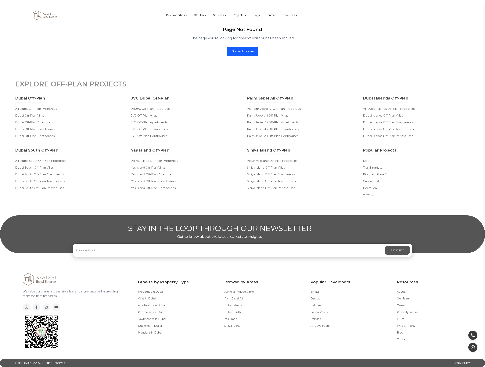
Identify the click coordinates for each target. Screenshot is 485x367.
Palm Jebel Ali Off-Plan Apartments (273, 122)
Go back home (243, 51)
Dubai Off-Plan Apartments (35, 122)
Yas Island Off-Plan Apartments (153, 174)
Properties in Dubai (150, 291)
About (401, 291)
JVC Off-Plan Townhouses (149, 129)
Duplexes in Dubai (150, 325)
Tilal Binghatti (372, 167)
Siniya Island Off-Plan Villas (266, 167)
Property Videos (407, 312)
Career (401, 305)
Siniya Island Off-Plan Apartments (271, 174)
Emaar (315, 291)
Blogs (256, 14)
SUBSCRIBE (397, 250)
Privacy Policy (406, 325)
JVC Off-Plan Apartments (149, 122)
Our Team (403, 298)
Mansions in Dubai (150, 332)
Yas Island (230, 319)
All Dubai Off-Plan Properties (36, 108)
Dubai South (232, 312)
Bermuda (370, 188)
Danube (316, 319)
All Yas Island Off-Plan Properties (154, 161)
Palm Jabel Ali (233, 298)
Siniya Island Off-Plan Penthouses (271, 188)
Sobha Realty (319, 312)
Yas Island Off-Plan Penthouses (153, 188)
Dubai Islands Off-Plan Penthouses (388, 136)
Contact (271, 14)
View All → (370, 195)
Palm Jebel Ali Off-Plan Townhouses (273, 129)
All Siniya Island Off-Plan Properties (272, 161)
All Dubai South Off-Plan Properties (40, 161)
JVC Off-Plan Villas (144, 115)
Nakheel (316, 305)
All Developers (320, 325)
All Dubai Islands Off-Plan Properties (389, 108)
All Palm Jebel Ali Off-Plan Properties (274, 108)
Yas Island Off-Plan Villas (148, 167)
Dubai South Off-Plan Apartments (39, 174)
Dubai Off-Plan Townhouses (35, 129)
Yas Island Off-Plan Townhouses (153, 181)
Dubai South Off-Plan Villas (34, 167)
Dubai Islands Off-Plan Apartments (388, 122)
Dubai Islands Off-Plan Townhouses (388, 129)
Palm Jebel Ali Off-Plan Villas (267, 115)
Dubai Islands (233, 305)
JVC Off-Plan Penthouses (149, 136)
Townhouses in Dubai (152, 319)
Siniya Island (232, 325)
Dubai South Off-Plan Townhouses (40, 181)
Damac (315, 298)
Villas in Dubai (147, 298)
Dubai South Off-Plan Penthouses (39, 188)
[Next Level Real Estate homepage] (45, 15)
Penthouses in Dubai (152, 312)
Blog (400, 332)
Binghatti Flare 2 (375, 174)
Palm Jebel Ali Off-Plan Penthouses (272, 136)
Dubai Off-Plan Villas (29, 115)
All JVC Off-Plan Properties (150, 108)
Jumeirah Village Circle (239, 291)
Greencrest (371, 181)
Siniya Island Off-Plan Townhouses (271, 181)
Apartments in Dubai (151, 305)
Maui (366, 161)
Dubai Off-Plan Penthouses (35, 136)
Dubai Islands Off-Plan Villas (383, 115)
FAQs (400, 319)
